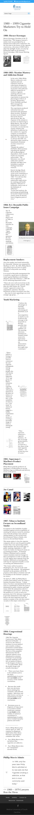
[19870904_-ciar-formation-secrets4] (17, 608)
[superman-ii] (17, 477)
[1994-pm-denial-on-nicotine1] (7, 621)
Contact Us (22, 797)
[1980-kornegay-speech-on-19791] (27, 60)
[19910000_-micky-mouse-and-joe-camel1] (17, 510)
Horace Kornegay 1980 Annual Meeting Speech (16, 53)
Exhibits (14, 797)
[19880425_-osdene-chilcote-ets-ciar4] (27, 608)
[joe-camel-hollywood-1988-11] (7, 510)
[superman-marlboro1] (7, 476)
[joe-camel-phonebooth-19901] (7, 497)
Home (8, 797)
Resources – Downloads (16, 800)
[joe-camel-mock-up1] (27, 497)
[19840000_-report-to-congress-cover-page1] (7, 608)
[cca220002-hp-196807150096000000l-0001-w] (7, 62)
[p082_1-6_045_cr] (17, 59)
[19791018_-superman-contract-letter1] (27, 479)
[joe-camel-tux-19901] (17, 497)
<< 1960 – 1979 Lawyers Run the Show (16, 791)
